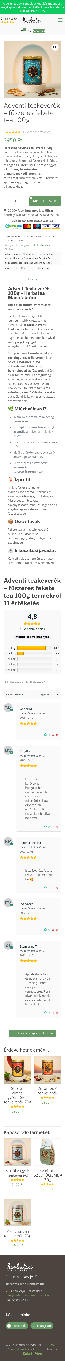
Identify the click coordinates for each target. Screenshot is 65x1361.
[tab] (32, 279)
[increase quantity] (23, 201)
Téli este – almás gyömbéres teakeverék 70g (17, 1095)
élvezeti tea (11, 268)
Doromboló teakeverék (47, 1090)
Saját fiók (39, 31)
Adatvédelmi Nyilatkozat (24, 1349)
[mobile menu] (60, 20)
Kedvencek (43, 245)
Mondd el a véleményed (32, 637)
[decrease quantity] (8, 201)
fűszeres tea (27, 268)
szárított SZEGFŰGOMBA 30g (48, 1175)
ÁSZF (53, 1345)
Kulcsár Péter (32, 1353)
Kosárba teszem (45, 200)
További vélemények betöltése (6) (32, 1033)
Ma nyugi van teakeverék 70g (17, 1233)
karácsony (43, 268)
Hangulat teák (27, 245)
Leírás (32, 279)
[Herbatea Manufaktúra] (32, 19)
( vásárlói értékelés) (36, 132)
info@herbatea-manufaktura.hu (27, 1295)
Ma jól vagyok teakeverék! (17, 1172)
